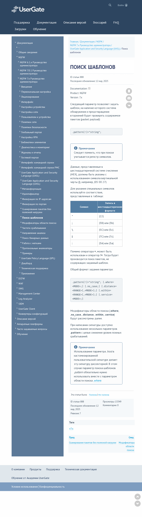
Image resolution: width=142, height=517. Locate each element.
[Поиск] (109, 4)
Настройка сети (29, 112)
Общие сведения (28, 52)
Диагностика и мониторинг (35, 147)
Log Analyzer (25, 298)
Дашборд (26, 263)
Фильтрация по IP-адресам (36, 199)
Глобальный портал (31, 132)
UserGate (98, 495)
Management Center (29, 293)
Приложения (28, 273)
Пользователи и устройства (36, 117)
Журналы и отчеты (31, 152)
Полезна (93, 394)
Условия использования (24, 486)
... (19, 47)
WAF (21, 283)
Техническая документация (81, 469)
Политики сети (29, 122)
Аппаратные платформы (30, 324)
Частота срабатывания (34, 228)
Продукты (35, 469)
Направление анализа (33, 233)
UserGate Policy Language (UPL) (38, 258)
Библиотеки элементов (33, 142)
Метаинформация (31, 188)
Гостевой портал (30, 157)
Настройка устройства (33, 107)
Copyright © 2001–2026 (79, 495)
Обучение (22, 334)
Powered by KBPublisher (117, 495)
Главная (74, 41)
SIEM (21, 303)
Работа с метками (31, 243)
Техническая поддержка (34, 268)
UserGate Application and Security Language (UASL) (39, 174)
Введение (26, 86)
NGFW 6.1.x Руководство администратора (33, 64)
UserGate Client (27, 308)
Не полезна (103, 394)
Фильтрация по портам (34, 204)
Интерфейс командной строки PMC (40, 167)
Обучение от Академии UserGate (30, 478)
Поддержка (53, 469)
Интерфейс (27, 102)
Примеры (27, 253)
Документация (25, 42)
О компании (18, 469)
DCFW (22, 278)
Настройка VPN (29, 137)
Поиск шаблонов (32, 217)
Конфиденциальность (52, 486)
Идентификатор (30, 193)
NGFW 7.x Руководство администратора (32, 80)
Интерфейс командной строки (37, 162)
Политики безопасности (34, 127)
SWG (21, 288)
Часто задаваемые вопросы (32, 329)
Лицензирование (30, 96)
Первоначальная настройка (36, 91)
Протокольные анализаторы (37, 248)
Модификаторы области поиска (39, 222)
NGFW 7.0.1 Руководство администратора (33, 72)
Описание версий (26, 318)
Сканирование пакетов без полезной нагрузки (36, 210)
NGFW (22, 57)
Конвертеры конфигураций (33, 313)
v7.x (71, 428)
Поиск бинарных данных (35, 238)
